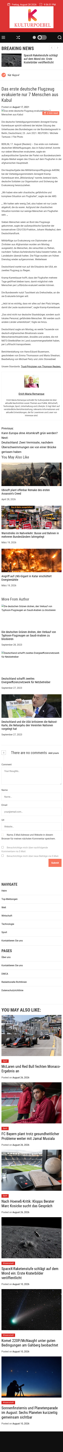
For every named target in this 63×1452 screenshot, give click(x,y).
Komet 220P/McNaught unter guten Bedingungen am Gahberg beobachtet (42, 59)
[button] (57, 47)
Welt (3, 907)
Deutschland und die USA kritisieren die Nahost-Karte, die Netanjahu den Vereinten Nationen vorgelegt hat (29, 725)
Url (2, 820)
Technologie (7, 924)
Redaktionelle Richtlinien (14, 982)
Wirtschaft (6, 915)
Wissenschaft (8, 1263)
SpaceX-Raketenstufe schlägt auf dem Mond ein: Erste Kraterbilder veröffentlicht (29, 1273)
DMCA (4, 973)
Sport (4, 932)
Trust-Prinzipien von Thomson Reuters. (41, 366)
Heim (4, 890)
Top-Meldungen (9, 899)
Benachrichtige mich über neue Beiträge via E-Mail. (33, 856)
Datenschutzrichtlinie (12, 990)
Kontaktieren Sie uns (12, 940)
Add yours (53, 753)
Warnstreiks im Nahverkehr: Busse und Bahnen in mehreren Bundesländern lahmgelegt (30, 534)
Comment (6, 764)
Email (4, 805)
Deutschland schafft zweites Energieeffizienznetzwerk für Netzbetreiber (25, 680)
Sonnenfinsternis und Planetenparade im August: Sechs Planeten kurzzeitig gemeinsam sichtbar (29, 1412)
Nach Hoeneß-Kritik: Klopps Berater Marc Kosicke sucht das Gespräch (27, 1203)
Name (4, 790)
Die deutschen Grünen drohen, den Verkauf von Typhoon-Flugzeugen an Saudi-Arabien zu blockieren (28, 635)
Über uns (6, 957)
